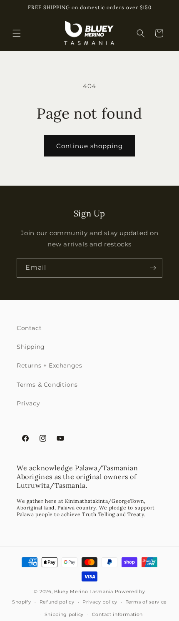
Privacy (28, 403)
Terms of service (146, 602)
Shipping (31, 346)
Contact (29, 328)
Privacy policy (99, 602)
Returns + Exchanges (49, 365)
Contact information (117, 614)
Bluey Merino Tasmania (83, 591)
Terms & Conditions (47, 384)
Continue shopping (89, 146)
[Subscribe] (153, 268)
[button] (16, 33)
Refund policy (57, 602)
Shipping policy (64, 614)
